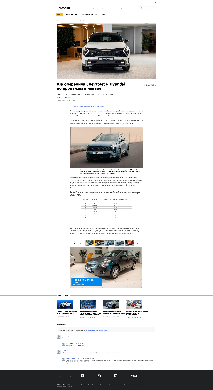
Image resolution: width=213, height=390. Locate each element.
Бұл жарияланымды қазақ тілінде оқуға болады (87, 106)
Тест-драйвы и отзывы (89, 14)
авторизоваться (103, 330)
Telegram (115, 375)
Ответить (64, 339)
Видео (103, 14)
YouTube (134, 375)
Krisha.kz (66, 2)
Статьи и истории (72, 14)
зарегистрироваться (90, 330)
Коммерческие (103, 8)
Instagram (99, 375)
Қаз (152, 2)
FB (82, 375)
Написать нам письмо (115, 384)
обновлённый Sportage (116, 170)
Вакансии (102, 384)
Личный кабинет (144, 2)
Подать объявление (149, 8)
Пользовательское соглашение (64, 386)
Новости (59, 14)
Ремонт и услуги (92, 8)
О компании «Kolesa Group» (88, 384)
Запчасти (83, 8)
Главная (59, 21)
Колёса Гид (119, 8)
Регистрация (133, 2)
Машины (76, 8)
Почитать (111, 8)
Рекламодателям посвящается (132, 384)
